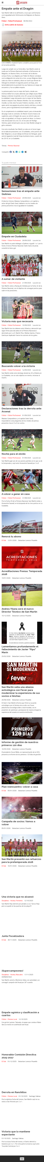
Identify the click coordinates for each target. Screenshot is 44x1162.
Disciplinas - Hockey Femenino (12, 900)
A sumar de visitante (13, 279)
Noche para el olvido (14, 453)
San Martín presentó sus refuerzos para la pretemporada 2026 (21, 860)
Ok (22, 1159)
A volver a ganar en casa (16, 494)
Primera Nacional (13, 145)
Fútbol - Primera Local (9, 1019)
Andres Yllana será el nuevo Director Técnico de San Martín (19, 610)
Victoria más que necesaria (17, 321)
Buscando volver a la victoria (18, 366)
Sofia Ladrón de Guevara (14, 25)
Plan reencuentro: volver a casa (20, 786)
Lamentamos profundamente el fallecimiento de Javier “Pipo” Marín (20, 649)
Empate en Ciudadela (14, 236)
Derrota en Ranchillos (14, 1092)
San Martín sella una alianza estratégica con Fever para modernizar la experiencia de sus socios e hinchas (21, 691)
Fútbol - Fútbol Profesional (12, 21)
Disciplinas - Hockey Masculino (12, 974)
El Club (4, 540)
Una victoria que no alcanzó (18, 896)
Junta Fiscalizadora (13, 936)
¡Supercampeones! (12, 970)
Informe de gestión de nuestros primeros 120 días (20, 744)
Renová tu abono (11, 536)
